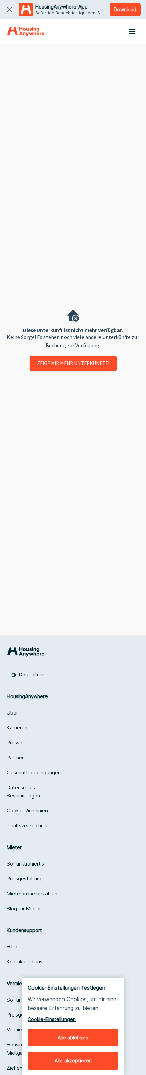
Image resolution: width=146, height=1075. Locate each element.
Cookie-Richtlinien (27, 810)
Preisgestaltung (25, 878)
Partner (15, 757)
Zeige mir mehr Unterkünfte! (73, 363)
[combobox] (28, 674)
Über (12, 713)
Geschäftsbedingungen (34, 772)
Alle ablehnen (73, 1037)
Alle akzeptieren (73, 1060)
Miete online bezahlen (32, 893)
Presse (14, 742)
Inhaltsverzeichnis (27, 825)
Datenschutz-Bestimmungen (23, 792)
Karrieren (17, 727)
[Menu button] (132, 31)
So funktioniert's (25, 864)
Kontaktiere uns (24, 961)
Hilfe (12, 947)
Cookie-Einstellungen (52, 1019)
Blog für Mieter (24, 908)
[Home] (26, 31)
